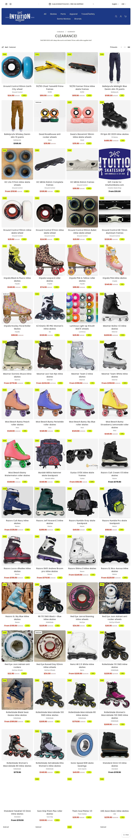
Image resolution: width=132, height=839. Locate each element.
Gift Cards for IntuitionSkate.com (114, 183)
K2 (50, 332)
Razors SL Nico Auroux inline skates (114, 570)
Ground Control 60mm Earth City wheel (17, 87)
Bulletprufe (114, 92)
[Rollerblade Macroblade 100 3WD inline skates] (50, 694)
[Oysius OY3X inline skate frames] (82, 454)
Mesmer (114, 332)
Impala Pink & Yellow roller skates (82, 279)
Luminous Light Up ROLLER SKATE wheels (82, 327)
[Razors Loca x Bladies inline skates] (17, 550)
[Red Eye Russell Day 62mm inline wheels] (50, 646)
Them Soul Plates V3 (82, 811)
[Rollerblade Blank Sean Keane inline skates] (17, 694)
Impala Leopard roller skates (50, 279)
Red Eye (82, 622)
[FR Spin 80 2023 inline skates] (114, 116)
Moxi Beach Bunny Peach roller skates (17, 423)
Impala (17, 284)
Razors (114, 478)
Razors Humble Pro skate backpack (114, 522)
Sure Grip (50, 817)
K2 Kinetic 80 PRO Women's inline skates (49, 327)
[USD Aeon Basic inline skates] (114, 792)
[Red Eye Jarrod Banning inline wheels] (82, 598)
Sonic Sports (82, 769)
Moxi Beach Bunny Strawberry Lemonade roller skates (115, 424)
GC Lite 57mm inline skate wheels (17, 183)
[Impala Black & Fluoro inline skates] (17, 259)
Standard (115, 769)
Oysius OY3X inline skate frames (82, 474)
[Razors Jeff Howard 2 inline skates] (50, 502)
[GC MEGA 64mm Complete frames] (50, 164)
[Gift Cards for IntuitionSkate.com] (114, 164)
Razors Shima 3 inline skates (82, 568)
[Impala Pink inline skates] (114, 259)
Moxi (17, 428)
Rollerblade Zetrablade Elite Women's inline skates (50, 764)
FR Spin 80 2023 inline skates (115, 134)
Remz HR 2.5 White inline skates (82, 666)
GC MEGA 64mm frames (82, 182)
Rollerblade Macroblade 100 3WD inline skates (50, 713)
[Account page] (120, 16)
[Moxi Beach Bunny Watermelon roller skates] (17, 454)
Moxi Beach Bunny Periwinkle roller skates (50, 423)
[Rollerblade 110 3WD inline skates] (114, 646)
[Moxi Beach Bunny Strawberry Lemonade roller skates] (114, 403)
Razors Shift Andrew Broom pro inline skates (49, 570)
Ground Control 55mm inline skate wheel (17, 231)
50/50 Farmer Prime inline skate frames (82, 87)
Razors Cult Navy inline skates (17, 522)
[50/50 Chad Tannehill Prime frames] (50, 68)
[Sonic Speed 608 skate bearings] (82, 745)
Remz (82, 670)
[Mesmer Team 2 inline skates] (82, 355)
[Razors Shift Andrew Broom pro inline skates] (50, 550)
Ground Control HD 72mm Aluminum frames (114, 231)
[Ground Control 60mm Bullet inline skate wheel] (82, 212)
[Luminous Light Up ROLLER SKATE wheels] (82, 307)
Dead (50, 140)
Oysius (82, 478)
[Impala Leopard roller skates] (50, 259)
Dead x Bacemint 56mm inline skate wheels (82, 135)
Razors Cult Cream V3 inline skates (114, 474)
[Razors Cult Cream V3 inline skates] (114, 454)
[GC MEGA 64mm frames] (82, 164)
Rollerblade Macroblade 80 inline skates (82, 713)
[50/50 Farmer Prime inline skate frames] (82, 68)
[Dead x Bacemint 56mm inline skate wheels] (82, 116)
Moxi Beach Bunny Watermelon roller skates (17, 474)
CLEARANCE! (71, 32)
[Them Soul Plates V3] (82, 792)
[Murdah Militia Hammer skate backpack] (50, 454)
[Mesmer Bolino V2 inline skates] (114, 307)
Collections (60, 32)
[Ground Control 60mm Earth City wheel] (17, 68)
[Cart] (125, 16)
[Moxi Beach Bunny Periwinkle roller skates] (50, 403)
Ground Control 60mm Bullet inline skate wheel (82, 231)
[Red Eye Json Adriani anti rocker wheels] (114, 598)
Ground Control (17, 92)
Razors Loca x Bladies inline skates (17, 570)
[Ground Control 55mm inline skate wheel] (17, 212)
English (114, 4)
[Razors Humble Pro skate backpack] (114, 502)
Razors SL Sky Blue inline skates (17, 618)
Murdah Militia (49, 478)
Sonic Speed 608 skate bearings (82, 764)
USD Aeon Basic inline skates (115, 811)
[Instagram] (6, 4)
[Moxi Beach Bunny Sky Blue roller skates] (82, 403)
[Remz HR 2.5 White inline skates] (82, 646)
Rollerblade (49, 622)
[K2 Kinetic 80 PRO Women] (50, 307)
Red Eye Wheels (114, 622)
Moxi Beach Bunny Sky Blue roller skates (82, 423)
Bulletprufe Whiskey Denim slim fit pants (17, 135)
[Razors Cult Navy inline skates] (17, 502)
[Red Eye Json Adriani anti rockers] (17, 646)
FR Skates (115, 137)
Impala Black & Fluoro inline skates (17, 279)
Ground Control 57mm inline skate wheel (50, 231)
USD (123, 4)
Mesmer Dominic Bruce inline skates (17, 375)
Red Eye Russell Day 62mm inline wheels (50, 666)
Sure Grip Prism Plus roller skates (49, 812)
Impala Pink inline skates (115, 278)
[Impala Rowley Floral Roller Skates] (17, 307)
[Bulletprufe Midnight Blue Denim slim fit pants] (114, 68)
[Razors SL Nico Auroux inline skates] (114, 550)
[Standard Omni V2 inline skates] (114, 745)
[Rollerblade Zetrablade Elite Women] (50, 745)
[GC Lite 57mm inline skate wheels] (17, 164)
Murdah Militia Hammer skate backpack (49, 474)
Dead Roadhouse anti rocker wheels (50, 135)
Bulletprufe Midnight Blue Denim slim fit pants (114, 87)
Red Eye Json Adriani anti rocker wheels (114, 618)
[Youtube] (10, 4)
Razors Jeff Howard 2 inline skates (49, 522)
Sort (10, 47)
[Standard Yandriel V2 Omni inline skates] (17, 792)
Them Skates (82, 814)
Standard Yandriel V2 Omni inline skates (17, 812)
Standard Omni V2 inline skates (115, 764)
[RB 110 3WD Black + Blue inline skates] (50, 598)
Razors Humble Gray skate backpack (82, 522)
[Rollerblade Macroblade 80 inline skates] (82, 694)
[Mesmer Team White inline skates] (114, 355)
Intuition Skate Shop (114, 188)
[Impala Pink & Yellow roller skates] (82, 259)
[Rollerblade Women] (114, 694)
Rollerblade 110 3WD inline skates (114, 666)
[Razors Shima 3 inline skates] (82, 550)
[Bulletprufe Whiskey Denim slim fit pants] (17, 116)
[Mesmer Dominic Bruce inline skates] (17, 355)
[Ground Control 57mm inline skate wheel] (50, 212)
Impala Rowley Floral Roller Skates (17, 327)
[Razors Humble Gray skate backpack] (82, 502)
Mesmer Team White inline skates (115, 375)
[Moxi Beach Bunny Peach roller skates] (17, 403)
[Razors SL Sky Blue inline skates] (17, 598)
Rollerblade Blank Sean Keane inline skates (17, 713)
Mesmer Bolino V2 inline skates (114, 327)
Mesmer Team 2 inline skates (82, 375)
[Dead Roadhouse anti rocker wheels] (50, 116)
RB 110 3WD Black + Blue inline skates (49, 618)
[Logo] (19, 16)
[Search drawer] (116, 16)
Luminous (82, 332)
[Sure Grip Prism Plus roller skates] (50, 792)
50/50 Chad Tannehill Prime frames (49, 87)
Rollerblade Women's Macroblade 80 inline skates (17, 764)
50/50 (50, 92)
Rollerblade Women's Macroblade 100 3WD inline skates (114, 715)
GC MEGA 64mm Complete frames (49, 183)
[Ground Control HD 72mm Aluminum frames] (114, 212)
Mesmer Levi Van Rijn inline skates (50, 375)
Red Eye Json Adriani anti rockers (17, 666)
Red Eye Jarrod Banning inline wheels (82, 618)
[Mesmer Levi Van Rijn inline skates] (50, 355)
